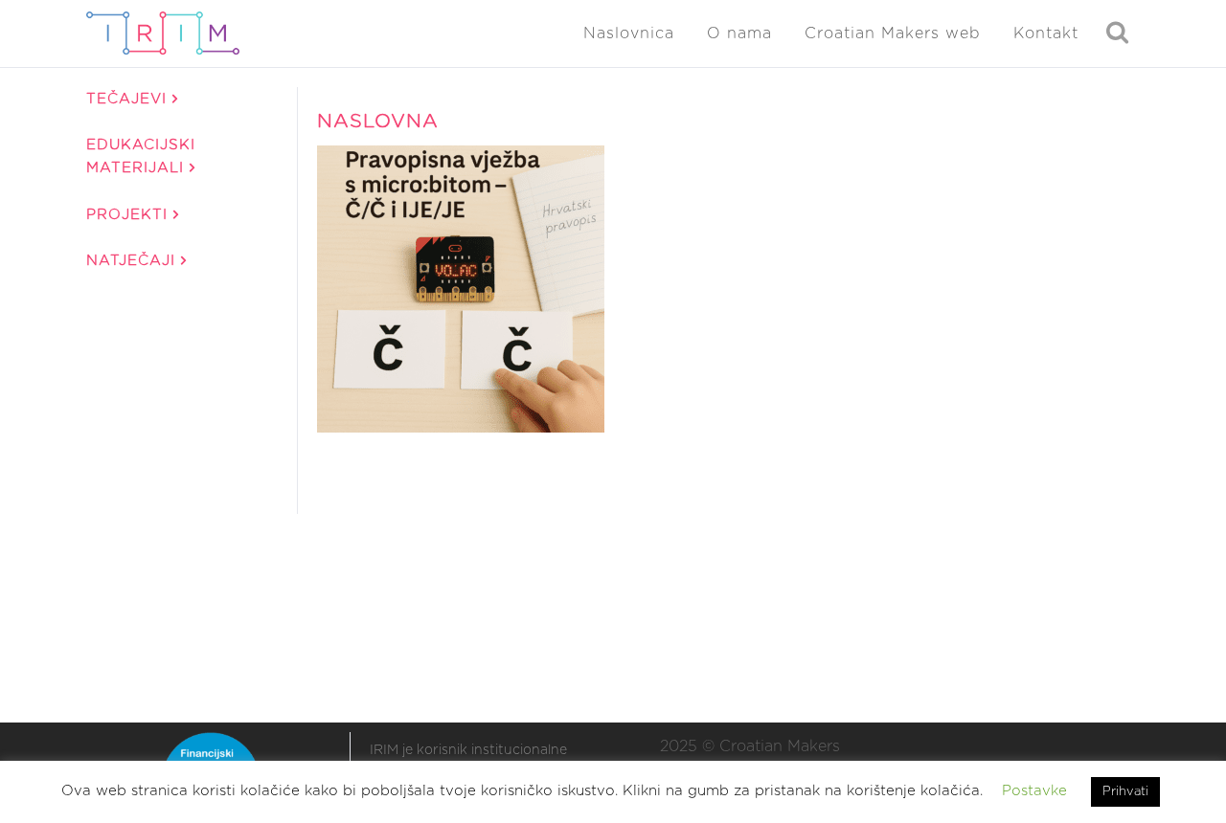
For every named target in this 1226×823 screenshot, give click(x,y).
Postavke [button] (1034, 791)
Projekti (129, 215)
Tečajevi (129, 99)
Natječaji (133, 261)
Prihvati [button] (1125, 792)
